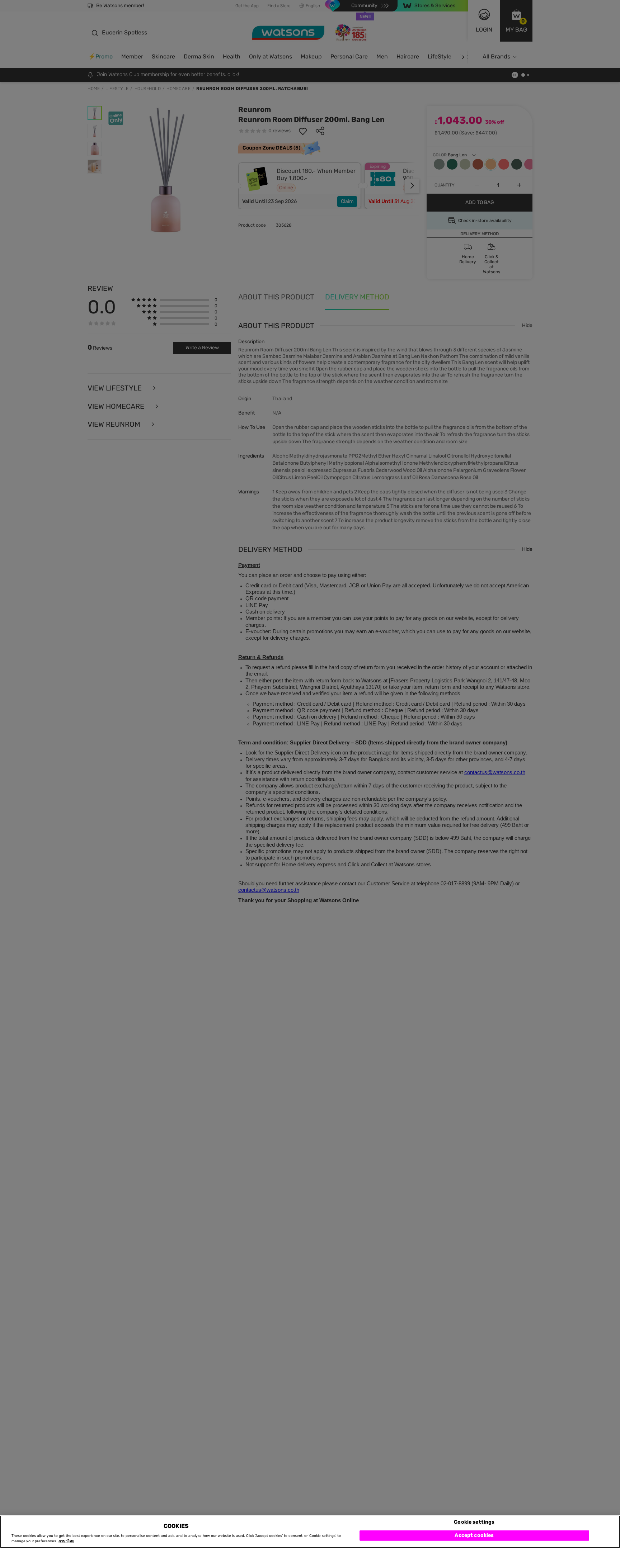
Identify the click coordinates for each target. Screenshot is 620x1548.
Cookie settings (474, 1522)
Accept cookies (474, 1535)
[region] (310, 1531)
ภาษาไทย (66, 1541)
